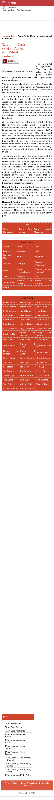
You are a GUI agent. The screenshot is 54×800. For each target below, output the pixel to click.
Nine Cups (25, 339)
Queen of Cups (43, 345)
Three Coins (42, 371)
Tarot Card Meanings (15, 731)
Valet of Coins (26, 384)
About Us (45, 783)
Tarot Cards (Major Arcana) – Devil (18, 770)
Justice (6, 263)
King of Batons (27, 328)
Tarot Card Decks (13, 727)
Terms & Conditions (29, 783)
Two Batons (8, 384)
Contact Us (27, 785)
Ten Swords (8, 371)
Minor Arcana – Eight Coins (18, 775)
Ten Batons (25, 371)
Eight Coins (25, 306)
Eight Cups (41, 306)
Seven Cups (9, 358)
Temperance (9, 282)
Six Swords (41, 362)
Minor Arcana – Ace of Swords (15, 747)
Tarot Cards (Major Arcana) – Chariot (18, 758)
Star (5, 276)
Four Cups (25, 319)
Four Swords (42, 319)
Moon (6, 270)
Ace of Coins (9, 302)
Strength (21, 276)
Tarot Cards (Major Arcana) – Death (18, 764)
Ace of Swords (43, 302)
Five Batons (42, 315)
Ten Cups (40, 367)
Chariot (6, 246)
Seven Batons (43, 358)
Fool (37, 251)
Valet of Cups (42, 384)
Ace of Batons (9, 306)
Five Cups (8, 315)
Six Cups (24, 362)
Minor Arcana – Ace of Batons (15, 753)
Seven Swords (27, 358)
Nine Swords (42, 339)
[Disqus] (27, 671)
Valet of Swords (10, 388)
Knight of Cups (10, 334)
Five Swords (26, 315)
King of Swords (10, 328)
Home (5, 36)
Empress (21, 251)
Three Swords (26, 375)
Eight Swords (9, 311)
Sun (36, 276)
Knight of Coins (43, 328)
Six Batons (8, 367)
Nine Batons (9, 345)
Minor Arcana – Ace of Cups (15, 741)
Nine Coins (8, 339)
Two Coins (8, 380)
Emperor (7, 251)
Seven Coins (42, 352)
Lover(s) (21, 263)
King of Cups (42, 324)
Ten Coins (24, 367)
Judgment (39, 256)
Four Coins (8, 319)
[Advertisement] (27, 513)
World (6, 287)
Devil (37, 246)
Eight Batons (26, 311)
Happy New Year (18, 10)
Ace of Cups (26, 302)
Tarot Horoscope (13, 723)
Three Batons (42, 375)
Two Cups (24, 380)
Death (19, 246)
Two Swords (42, 380)
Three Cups (8, 375)
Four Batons (9, 324)
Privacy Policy (11, 783)
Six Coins (7, 362)
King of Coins (26, 324)
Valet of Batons (27, 388)
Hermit (20, 256)
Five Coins (41, 311)
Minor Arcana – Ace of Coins (15, 735)
